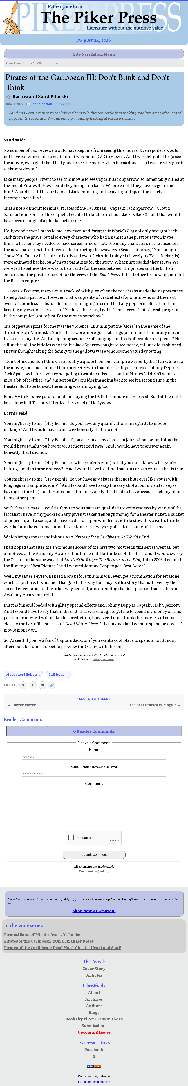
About (94, 992)
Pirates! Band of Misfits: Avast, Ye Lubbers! (45, 934)
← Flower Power (22, 704)
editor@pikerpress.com (94, 1081)
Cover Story (94, 968)
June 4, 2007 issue (103, 659)
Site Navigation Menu (94, 54)
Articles (94, 975)
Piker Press (14, 63)
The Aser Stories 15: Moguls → (154, 704)
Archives (94, 999)
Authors (94, 1005)
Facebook (94, 1049)
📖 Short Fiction (39, 104)
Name (94, 749)
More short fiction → (23, 674)
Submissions (94, 1025)
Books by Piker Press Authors (94, 1018)
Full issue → (58, 674)
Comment (94, 783)
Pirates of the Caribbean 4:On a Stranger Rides (49, 941)
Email (94, 766)
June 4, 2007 (33, 63)
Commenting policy (94, 871)
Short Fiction (55, 63)
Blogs (94, 1012)
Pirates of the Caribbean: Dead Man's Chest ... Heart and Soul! (62, 947)
